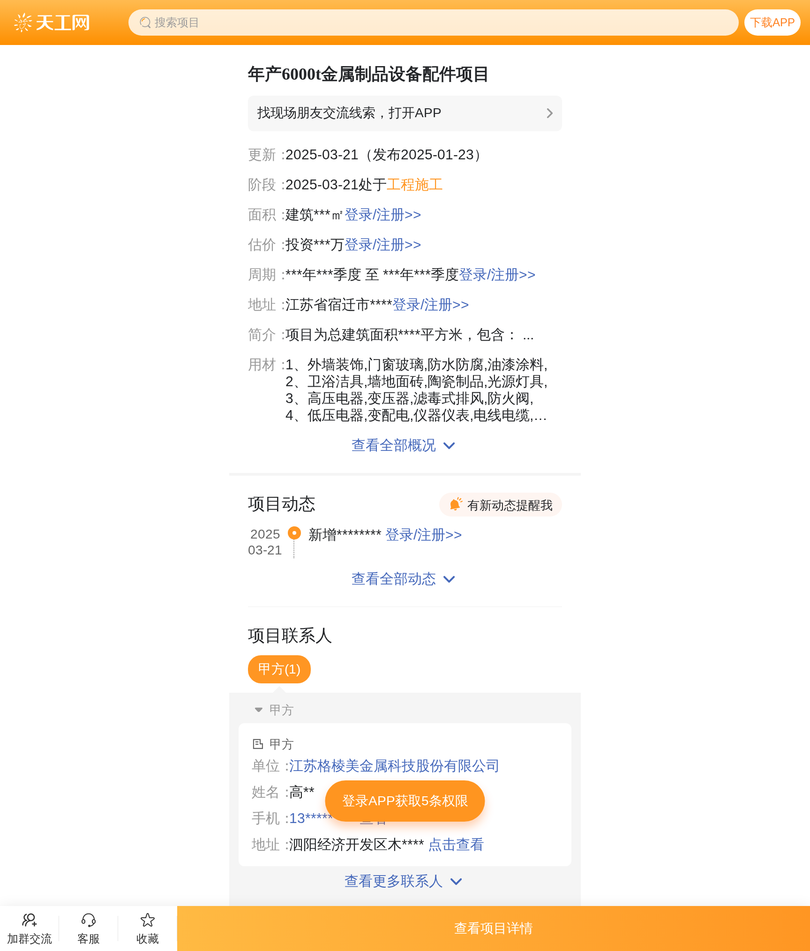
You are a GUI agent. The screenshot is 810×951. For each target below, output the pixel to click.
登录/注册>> (383, 214)
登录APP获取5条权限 (405, 801)
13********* (322, 818)
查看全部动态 (394, 578)
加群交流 (29, 938)
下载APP (772, 22)
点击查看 (456, 844)
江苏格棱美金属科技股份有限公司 (394, 765)
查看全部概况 (394, 445)
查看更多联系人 (394, 881)
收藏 (147, 938)
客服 (88, 938)
